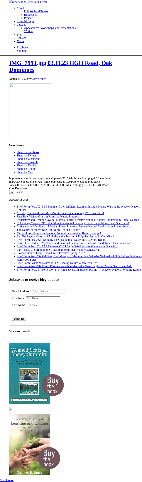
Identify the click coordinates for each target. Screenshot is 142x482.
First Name (18, 298)
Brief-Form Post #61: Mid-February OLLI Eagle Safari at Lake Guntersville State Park (67, 246)
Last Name (18, 305)
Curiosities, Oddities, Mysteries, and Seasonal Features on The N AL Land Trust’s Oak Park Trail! (74, 243)
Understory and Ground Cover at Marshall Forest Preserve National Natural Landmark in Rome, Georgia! (78, 219)
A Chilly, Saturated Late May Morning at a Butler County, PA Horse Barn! (60, 213)
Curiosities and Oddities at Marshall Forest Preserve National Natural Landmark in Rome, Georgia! (74, 226)
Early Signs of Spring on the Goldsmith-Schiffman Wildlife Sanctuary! (58, 249)
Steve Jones (39, 78)
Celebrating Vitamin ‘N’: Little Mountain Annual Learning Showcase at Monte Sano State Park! (73, 223)
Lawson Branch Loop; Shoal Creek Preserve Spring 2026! (51, 253)
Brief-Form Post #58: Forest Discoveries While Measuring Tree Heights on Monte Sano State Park (74, 266)
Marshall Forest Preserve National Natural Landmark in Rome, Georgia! (59, 233)
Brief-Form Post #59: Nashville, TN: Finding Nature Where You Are (57, 263)
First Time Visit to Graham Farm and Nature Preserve (48, 216)
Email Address (21, 291)
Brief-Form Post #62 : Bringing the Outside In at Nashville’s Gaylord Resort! (61, 239)
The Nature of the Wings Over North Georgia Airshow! (49, 229)
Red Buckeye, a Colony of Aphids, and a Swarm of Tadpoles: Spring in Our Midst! (65, 236)
